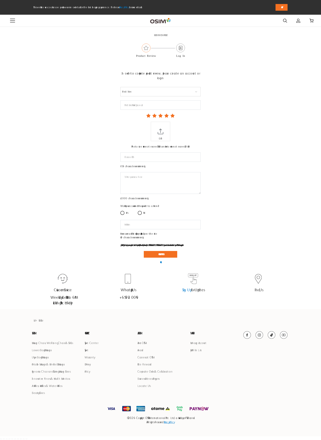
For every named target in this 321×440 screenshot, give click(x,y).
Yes (127, 212)
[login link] (298, 21)
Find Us (258, 290)
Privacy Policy (123, 7)
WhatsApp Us (128, 290)
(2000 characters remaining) (134, 198)
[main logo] (160, 21)
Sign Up (186, 290)
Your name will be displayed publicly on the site (138, 233)
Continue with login (160, 254)
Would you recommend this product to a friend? (139, 206)
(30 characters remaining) (131, 237)
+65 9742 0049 (128, 297)
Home (33, 320)
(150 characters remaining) (132, 166)
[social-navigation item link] (247, 335)
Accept (281, 7)
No (144, 212)
